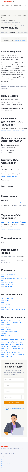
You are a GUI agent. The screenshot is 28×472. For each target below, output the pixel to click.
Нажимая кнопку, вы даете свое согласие (15, 408)
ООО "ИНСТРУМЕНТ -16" (8, 274)
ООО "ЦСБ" (4, 302)
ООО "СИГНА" (5, 336)
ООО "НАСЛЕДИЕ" (6, 329)
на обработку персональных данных (15, 408)
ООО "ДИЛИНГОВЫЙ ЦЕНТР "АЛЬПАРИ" (13, 309)
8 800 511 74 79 (8, 453)
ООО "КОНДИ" (5, 300)
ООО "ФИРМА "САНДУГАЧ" (9, 331)
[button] (22, 397)
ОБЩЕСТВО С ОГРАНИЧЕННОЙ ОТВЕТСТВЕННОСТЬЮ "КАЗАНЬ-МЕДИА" (13, 339)
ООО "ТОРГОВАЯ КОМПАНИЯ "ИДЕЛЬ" (12, 344)
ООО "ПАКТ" (5, 276)
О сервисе (4, 460)
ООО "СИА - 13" (6, 307)
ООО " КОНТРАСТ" (6, 287)
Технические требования (7, 465)
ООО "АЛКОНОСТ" (6, 327)
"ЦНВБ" (3, 333)
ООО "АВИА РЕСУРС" (7, 282)
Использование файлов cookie (9, 467)
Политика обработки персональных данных (12, 463)
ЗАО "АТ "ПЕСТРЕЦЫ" (7, 298)
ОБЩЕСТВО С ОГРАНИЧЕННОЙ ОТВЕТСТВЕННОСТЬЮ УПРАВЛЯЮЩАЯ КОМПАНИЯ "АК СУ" (12, 354)
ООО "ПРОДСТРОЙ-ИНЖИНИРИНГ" (12, 342)
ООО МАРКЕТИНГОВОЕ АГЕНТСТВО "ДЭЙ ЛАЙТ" (13, 279)
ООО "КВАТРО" (5, 325)
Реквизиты (12, 32)
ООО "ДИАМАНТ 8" (7, 284)
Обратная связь (5, 462)
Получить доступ (14, 402)
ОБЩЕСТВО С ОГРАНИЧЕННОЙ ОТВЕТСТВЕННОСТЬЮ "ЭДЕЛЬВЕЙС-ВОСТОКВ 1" (12, 348)
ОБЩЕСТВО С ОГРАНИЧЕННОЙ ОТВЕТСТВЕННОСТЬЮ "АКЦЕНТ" (11, 321)
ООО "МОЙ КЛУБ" (6, 305)
